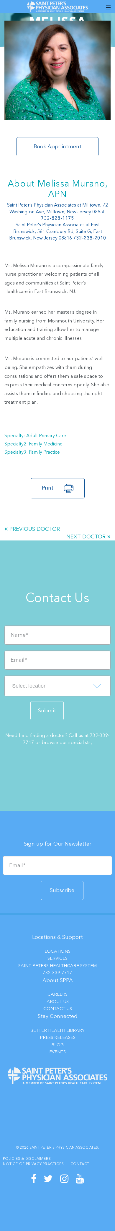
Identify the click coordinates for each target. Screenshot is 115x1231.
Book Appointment (57, 146)
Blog (57, 1044)
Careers (57, 994)
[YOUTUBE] (80, 1179)
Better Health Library (57, 1030)
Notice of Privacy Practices (33, 1164)
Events (57, 1051)
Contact (80, 1164)
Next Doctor (86, 536)
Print (47, 488)
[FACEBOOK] (34, 1179)
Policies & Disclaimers (27, 1159)
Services (57, 958)
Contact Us (57, 1008)
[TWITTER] (48, 1179)
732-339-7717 (57, 972)
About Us (58, 1001)
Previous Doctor (34, 529)
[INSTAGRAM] (64, 1179)
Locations (57, 951)
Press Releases (57, 1037)
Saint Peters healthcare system (57, 965)
